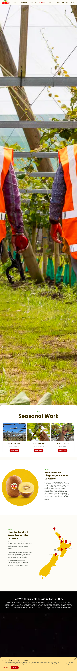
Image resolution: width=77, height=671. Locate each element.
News (58, 2)
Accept (15, 667)
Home (14, 2)
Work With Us (42, 2)
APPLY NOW (14, 450)
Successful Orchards (68, 2)
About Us (51, 2)
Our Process (33, 2)
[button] (14, 2)
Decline (5, 667)
